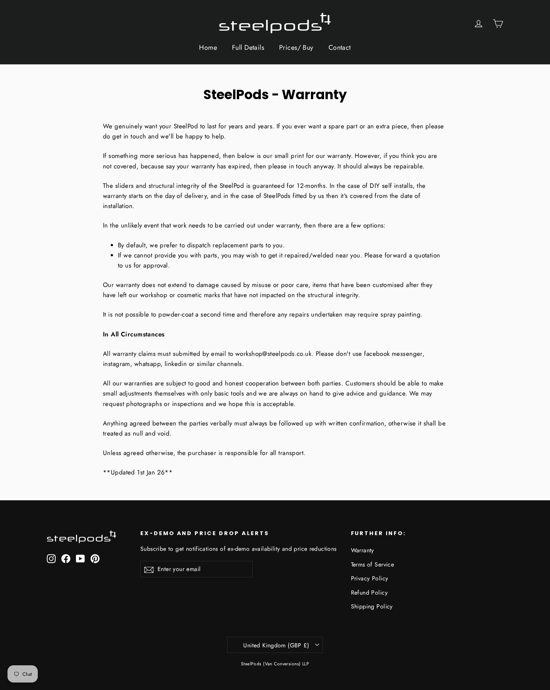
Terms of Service (372, 564)
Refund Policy (369, 592)
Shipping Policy (372, 606)
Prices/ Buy (296, 47)
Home (208, 47)
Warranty (362, 550)
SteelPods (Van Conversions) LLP (275, 663)
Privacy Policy (369, 578)
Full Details (248, 47)
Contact (340, 47)
